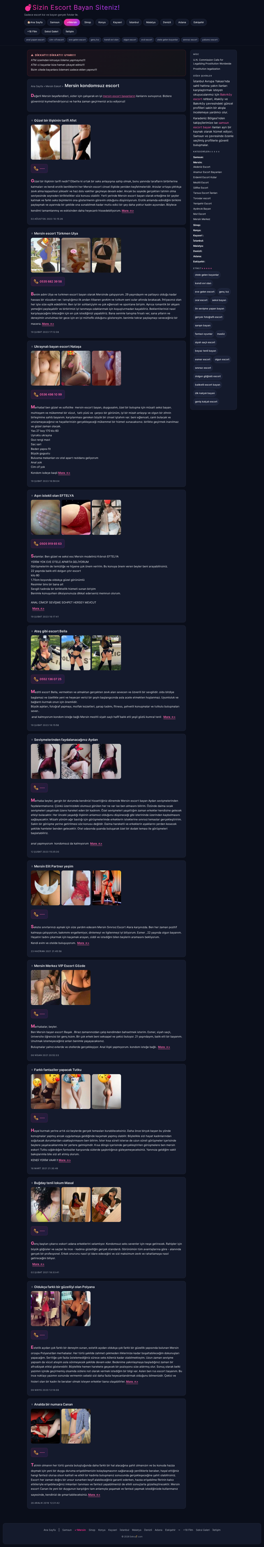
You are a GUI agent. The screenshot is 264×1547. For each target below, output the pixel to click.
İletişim (70, 31)
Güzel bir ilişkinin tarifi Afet (55, 120)
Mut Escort (199, 213)
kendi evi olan (111, 39)
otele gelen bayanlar (167, 39)
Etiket (202, 268)
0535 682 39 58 (51, 281)
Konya (102, 22)
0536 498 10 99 (51, 394)
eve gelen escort (77, 39)
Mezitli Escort (201, 182)
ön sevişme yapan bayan (209, 308)
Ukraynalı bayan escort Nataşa (57, 346)
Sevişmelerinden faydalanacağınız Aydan (66, 740)
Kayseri (117, 22)
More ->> (128, 210)
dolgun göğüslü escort (208, 376)
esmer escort (202, 359)
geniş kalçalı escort (206, 401)
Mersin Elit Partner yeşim (53, 866)
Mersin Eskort (53, 86)
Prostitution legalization (206, 68)
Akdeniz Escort (201, 166)
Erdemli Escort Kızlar (205, 177)
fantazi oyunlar (203, 333)
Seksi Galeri (51, 31)
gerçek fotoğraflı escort (208, 317)
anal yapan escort (35, 39)
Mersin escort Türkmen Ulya (56, 233)
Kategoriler (206, 151)
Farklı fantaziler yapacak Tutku (58, 1070)
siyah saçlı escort (205, 342)
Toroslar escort (202, 198)
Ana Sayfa (37, 86)
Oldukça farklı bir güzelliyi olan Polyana (64, 1287)
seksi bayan (219, 300)
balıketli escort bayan (207, 384)
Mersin (73, 22)
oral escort (146, 39)
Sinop (87, 22)
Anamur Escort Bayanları (207, 172)
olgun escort (130, 39)
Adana (182, 22)
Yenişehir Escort (202, 203)
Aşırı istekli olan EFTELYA (54, 495)
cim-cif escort (56, 39)
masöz (221, 333)
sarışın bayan (202, 325)
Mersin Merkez (201, 219)
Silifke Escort (200, 187)
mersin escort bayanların (119, 96)
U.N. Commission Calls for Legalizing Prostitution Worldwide (212, 61)
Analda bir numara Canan (53, 1404)
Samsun (54, 22)
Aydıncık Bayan (202, 208)
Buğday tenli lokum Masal (54, 1183)
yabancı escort (209, 39)
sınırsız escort (190, 39)
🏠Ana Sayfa (35, 22)
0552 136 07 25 (50, 679)
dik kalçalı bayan (205, 393)
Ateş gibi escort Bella (50, 631)
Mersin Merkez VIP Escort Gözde (59, 966)
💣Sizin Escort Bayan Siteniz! (72, 7)
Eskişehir (199, 22)
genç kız (95, 39)
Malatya (151, 22)
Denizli (167, 22)
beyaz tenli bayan (205, 350)
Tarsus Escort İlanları (205, 192)
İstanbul (134, 22)
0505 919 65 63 (51, 543)
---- (42, 168)
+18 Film (32, 31)
